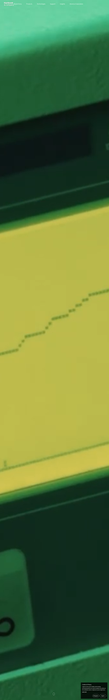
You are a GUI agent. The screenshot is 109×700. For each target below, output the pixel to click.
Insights (62, 4)
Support (52, 4)
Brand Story (18, 4)
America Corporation (76, 4)
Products (29, 4)
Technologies (41, 4)
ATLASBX (9, 3)
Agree (102, 696)
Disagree (95, 696)
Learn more (84, 691)
